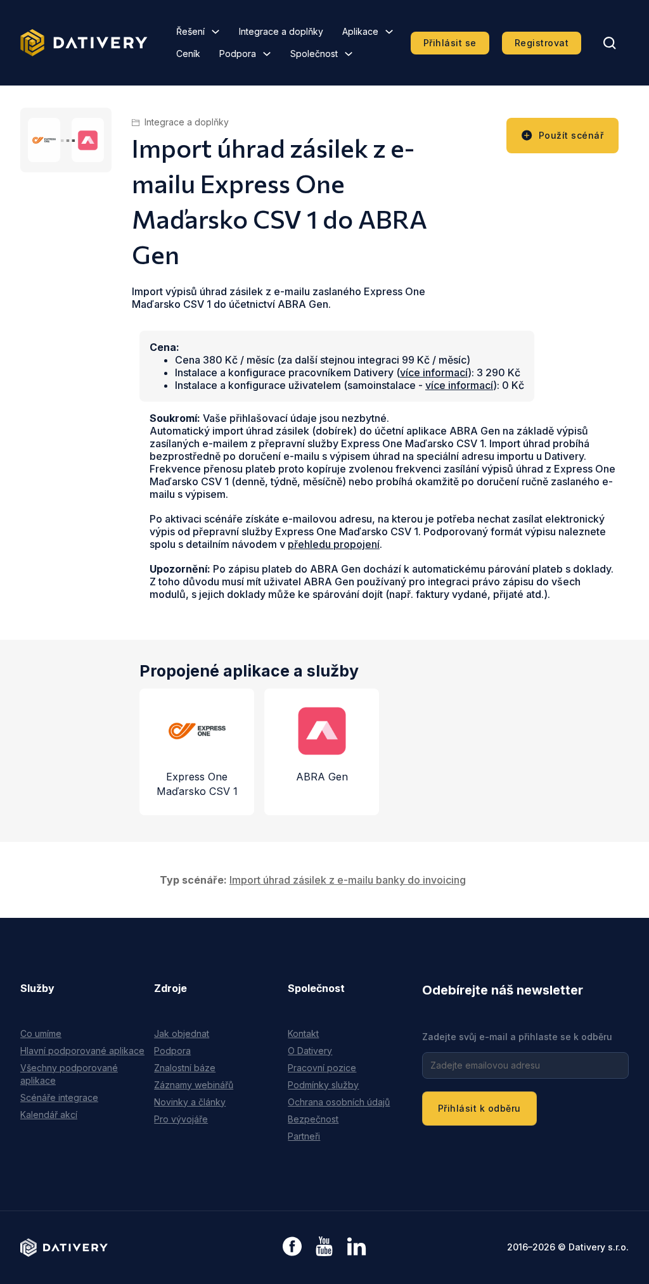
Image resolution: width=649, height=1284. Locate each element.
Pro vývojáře (181, 1119)
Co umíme (40, 1033)
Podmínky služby (323, 1084)
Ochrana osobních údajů (339, 1101)
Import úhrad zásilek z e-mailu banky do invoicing (347, 880)
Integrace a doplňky (281, 31)
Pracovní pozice (322, 1067)
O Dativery (310, 1050)
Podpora (237, 53)
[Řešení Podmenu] (215, 31)
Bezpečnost (313, 1119)
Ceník (188, 53)
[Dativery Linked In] (356, 1246)
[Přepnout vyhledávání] (610, 43)
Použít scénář (571, 135)
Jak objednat (181, 1033)
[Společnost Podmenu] (348, 53)
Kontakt (303, 1033)
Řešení (190, 31)
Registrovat (542, 42)
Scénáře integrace (59, 1097)
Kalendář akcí (48, 1114)
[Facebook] (292, 1247)
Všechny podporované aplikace (69, 1074)
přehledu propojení (334, 544)
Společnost (314, 53)
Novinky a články (190, 1101)
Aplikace (360, 31)
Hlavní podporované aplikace (82, 1050)
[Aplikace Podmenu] (389, 31)
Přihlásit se (450, 42)
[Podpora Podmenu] (266, 53)
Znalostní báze (184, 1067)
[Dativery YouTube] (324, 1246)
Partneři (304, 1136)
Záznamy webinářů (193, 1084)
